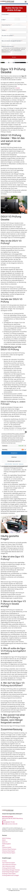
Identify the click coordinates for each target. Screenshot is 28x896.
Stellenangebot (6, 844)
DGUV (4, 840)
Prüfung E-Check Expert (9, 873)
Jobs (3, 845)
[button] (26, 432)
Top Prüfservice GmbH (8, 866)
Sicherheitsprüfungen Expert (10, 872)
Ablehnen (14, 457)
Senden (14, 57)
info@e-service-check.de (10, 824)
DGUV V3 (4, 842)
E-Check (4, 861)
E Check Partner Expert (8, 853)
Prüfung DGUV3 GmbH (8, 868)
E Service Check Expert (8, 851)
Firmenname (5, 14)
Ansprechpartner (6, 25)
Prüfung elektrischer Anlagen (10, 875)
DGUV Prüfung (6, 838)
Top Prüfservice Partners (9, 864)
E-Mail (4, 19)
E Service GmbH (6, 847)
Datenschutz (15, 464)
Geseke (18, 88)
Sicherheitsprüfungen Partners (11, 870)
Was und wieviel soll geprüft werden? (12, 41)
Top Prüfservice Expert (8, 862)
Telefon (4, 30)
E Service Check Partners (9, 849)
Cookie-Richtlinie (8, 464)
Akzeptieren (14, 453)
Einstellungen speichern (14, 461)
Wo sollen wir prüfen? (8, 35)
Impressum (21, 464)
